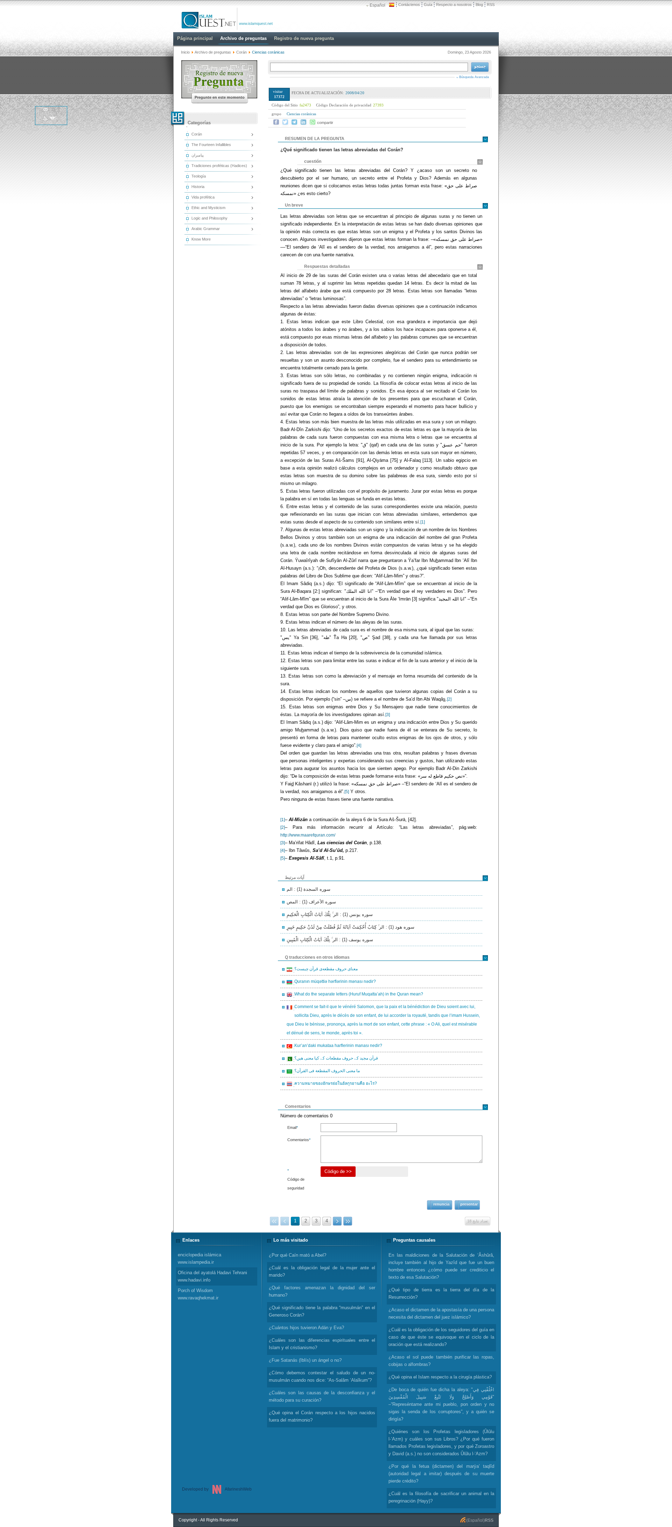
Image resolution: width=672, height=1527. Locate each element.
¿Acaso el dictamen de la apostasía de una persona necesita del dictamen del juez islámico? (441, 1313)
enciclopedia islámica (199, 1258)
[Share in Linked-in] (303, 122)
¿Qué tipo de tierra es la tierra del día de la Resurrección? (441, 1293)
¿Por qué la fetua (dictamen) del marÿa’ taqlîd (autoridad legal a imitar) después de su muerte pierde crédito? (441, 1474)
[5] (346, 791)
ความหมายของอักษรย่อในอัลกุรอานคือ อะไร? (334, 1084)
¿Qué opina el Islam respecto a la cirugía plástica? (440, 1377)
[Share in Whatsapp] (312, 122)
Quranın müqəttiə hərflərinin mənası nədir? (334, 982)
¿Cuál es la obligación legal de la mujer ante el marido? (322, 1271)
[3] (387, 714)
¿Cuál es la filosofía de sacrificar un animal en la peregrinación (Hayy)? (441, 1497)
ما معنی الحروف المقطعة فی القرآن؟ (326, 1071)
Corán (241, 52)
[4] (359, 745)
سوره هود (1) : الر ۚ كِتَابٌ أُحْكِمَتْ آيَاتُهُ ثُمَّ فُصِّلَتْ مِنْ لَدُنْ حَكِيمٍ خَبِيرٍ (350, 927)
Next (337, 1221)
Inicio (185, 52)
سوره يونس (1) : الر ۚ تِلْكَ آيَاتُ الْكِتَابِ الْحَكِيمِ (330, 914)
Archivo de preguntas (213, 52)
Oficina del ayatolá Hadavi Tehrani (212, 1276)
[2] (449, 699)
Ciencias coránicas (301, 114)
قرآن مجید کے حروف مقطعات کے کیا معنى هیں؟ (335, 1059)
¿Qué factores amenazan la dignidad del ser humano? (322, 1291)
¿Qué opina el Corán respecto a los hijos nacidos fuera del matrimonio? (322, 1416)
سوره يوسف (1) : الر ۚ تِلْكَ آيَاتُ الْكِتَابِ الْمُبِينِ (330, 939)
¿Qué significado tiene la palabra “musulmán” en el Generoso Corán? (322, 1311)
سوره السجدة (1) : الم (308, 889)
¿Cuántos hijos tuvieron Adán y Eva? (306, 1327)
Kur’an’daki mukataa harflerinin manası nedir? (337, 1046)
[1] (422, 522)
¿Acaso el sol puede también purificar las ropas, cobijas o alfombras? (441, 1360)
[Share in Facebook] (276, 122)
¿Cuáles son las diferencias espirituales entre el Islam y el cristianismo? (322, 1344)
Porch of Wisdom (198, 1294)
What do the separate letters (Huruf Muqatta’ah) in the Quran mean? (357, 995)
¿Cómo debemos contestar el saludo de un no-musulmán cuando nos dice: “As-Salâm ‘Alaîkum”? (322, 1376)
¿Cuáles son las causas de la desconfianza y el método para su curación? (322, 1396)
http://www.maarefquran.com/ (307, 835)
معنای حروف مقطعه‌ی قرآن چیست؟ (325, 969)
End (347, 1221)
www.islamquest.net (256, 23)
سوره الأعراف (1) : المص (311, 901)
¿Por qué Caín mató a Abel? (297, 1255)
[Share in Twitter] (285, 122)
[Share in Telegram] (294, 122)
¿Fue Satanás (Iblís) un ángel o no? (305, 1360)
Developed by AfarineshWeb (217, 1489)
